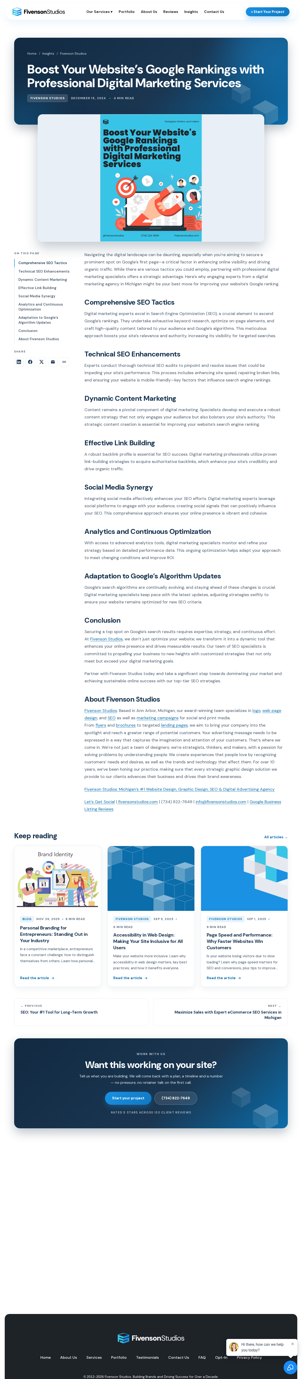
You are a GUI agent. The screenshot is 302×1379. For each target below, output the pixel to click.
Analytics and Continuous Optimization (40, 306)
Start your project (128, 1098)
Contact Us (214, 11)
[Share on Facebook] (30, 362)
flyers (101, 725)
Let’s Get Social (99, 801)
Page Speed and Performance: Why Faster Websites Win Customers (240, 941)
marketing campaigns (158, 717)
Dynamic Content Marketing (42, 279)
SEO (112, 717)
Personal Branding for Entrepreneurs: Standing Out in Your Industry (54, 934)
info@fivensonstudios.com (221, 801)
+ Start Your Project (267, 12)
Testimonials (147, 1357)
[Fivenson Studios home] (39, 12)
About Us (149, 11)
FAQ (202, 1357)
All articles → (276, 837)
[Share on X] (41, 362)
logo (256, 710)
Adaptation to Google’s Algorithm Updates (38, 319)
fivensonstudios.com (137, 801)
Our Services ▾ (99, 11)
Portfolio (127, 11)
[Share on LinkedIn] (19, 362)
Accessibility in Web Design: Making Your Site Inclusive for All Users (148, 941)
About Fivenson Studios (38, 339)
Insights (191, 11)
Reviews (170, 11)
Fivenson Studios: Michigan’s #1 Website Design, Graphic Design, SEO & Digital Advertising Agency (179, 789)
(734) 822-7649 (176, 1098)
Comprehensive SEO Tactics (42, 263)
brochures (126, 725)
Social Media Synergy (36, 296)
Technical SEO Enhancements (44, 271)
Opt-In (221, 1357)
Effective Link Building (37, 288)
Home (32, 53)
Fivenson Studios (73, 53)
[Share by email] (53, 362)
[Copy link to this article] (64, 362)
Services (94, 1357)
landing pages (174, 725)
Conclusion (28, 330)
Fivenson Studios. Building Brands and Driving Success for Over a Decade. (161, 1377)
